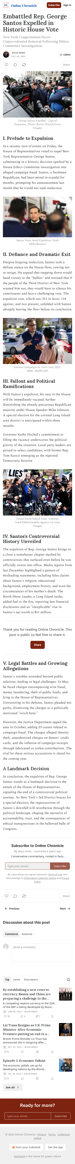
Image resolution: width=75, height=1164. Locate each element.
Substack (19, 1156)
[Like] (6, 64)
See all (10, 1087)
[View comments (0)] (15, 64)
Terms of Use (55, 874)
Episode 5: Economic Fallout (24, 1061)
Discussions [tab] (31, 979)
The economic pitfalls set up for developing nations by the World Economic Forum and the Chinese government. (24, 1067)
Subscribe (54, 5)
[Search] (68, 979)
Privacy (42, 1134)
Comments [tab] (11, 934)
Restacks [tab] (27, 934)
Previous (14, 908)
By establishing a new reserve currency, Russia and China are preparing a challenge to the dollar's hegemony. (27, 994)
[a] (65, 1065)
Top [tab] (7, 979)
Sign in (67, 5)
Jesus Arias (18, 52)
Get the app (55, 1147)
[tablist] (18, 934)
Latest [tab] (16, 979)
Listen (67, 54)
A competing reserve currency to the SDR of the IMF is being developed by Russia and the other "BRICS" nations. (28, 1005)
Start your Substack (27, 1147)
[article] (37, 1003)
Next (63, 908)
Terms (52, 1134)
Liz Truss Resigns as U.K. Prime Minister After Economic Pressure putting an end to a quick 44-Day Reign (27, 1029)
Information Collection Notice (40, 878)
